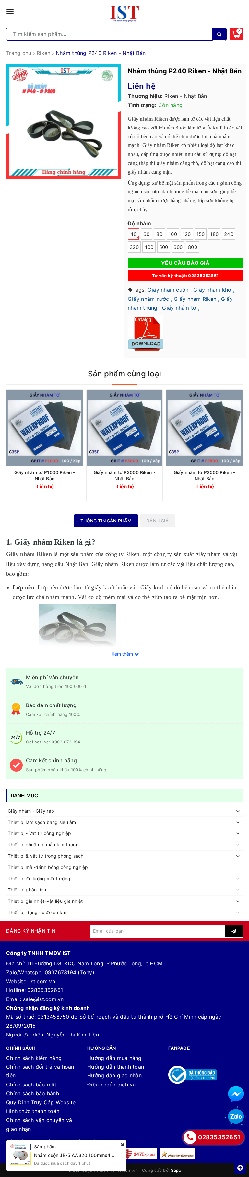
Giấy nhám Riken (29, 554)
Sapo (176, 1170)
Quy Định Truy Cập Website (41, 1102)
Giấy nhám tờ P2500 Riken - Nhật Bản (204, 475)
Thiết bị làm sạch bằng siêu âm (42, 822)
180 (214, 234)
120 (187, 234)
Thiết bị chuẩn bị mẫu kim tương (43, 844)
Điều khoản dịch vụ (111, 1084)
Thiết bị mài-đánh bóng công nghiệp (48, 867)
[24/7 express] (139, 1153)
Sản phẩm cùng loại (124, 373)
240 (228, 234)
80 (159, 234)
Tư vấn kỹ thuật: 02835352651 (185, 275)
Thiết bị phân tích (27, 889)
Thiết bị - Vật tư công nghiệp (39, 833)
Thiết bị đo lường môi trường (39, 878)
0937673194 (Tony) (69, 972)
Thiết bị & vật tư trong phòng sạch (46, 856)
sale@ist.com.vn (43, 999)
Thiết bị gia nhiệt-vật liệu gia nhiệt (45, 901)
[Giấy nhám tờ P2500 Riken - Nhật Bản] (204, 428)
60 (146, 234)
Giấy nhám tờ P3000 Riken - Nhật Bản (124, 475)
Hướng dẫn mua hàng (114, 1058)
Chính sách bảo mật (31, 1084)
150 (200, 234)
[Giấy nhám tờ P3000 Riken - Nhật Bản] (125, 428)
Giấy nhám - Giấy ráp (31, 811)
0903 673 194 (66, 741)
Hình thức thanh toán (32, 1111)
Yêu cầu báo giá (185, 263)
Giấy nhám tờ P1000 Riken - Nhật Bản (44, 475)
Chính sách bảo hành (32, 1093)
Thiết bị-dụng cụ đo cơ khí (37, 912)
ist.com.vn (42, 981)
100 (173, 234)
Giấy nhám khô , (213, 290)
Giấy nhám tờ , (180, 307)
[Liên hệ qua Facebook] (236, 1094)
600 (178, 247)
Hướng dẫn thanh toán (115, 1066)
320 (134, 247)
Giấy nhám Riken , (196, 299)
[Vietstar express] (177, 1153)
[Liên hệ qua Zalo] (236, 1117)
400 (149, 247)
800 (192, 247)
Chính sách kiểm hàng (34, 1058)
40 (133, 234)
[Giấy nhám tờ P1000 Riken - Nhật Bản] (44, 428)
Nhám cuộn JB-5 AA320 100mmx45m (75, 1155)
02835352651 (45, 990)
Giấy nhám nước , (150, 299)
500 (163, 247)
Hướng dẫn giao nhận (114, 1075)
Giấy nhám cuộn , (170, 290)
